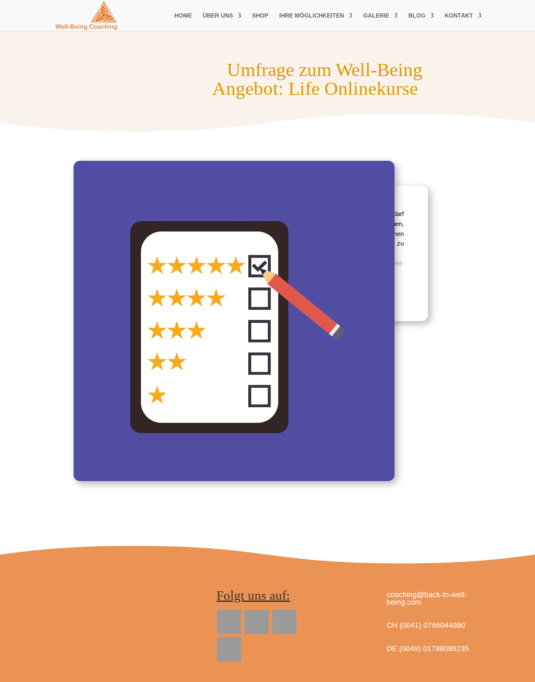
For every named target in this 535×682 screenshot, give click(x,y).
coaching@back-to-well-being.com (427, 598)
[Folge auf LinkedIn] (257, 622)
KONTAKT (459, 16)
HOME (183, 16)
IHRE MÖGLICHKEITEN (311, 16)
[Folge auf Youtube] (284, 622)
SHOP (260, 16)
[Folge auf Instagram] (229, 649)
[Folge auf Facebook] (229, 622)
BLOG (416, 16)
